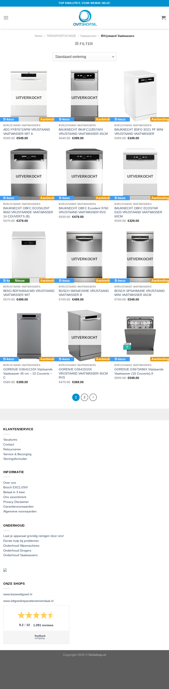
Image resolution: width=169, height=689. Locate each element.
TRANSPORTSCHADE (61, 36)
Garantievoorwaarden (18, 506)
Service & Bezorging (17, 454)
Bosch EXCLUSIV (15, 487)
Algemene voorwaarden (20, 511)
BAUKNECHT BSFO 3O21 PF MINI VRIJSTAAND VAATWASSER (138, 131)
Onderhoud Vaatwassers (20, 555)
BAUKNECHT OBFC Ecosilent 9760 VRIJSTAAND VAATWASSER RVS (83, 210)
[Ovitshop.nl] (84, 18)
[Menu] (6, 17)
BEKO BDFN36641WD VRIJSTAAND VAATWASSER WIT (28, 293)
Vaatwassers (88, 36)
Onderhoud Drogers (17, 550)
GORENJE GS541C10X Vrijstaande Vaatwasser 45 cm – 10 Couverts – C (28, 373)
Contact (8, 444)
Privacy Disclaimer (16, 502)
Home (38, 36)
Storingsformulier (15, 459)
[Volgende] (93, 397)
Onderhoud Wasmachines (21, 545)
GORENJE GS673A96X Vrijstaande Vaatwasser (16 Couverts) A (138, 371)
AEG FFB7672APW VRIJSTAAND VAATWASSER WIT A (26, 131)
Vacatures (10, 439)
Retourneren (12, 449)
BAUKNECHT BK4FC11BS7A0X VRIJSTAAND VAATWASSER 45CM (83, 131)
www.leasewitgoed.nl (17, 594)
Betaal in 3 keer (14, 492)
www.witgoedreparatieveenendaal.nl (28, 601)
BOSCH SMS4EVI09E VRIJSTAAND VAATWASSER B (84, 293)
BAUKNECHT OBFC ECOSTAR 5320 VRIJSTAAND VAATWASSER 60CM (138, 212)
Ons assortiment (14, 497)
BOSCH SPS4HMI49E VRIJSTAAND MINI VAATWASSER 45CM (139, 293)
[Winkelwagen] (163, 18)
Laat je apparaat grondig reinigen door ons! (33, 536)
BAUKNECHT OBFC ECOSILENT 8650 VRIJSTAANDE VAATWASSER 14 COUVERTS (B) (28, 212)
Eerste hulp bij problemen (21, 540)
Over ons (9, 482)
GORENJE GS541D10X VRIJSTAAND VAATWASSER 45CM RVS (83, 373)
